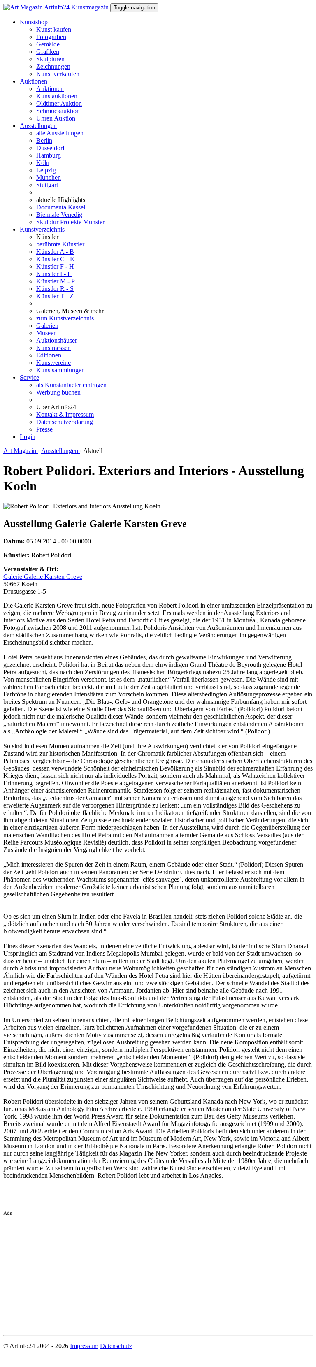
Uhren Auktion (55, 118)
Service (29, 377)
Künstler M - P (55, 281)
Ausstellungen (38, 125)
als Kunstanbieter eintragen (71, 384)
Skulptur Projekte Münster (70, 221)
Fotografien (51, 36)
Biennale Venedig (59, 214)
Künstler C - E (55, 258)
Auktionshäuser (56, 340)
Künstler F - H (55, 266)
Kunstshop (34, 22)
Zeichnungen (53, 66)
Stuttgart (47, 184)
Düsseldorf (50, 147)
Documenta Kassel (60, 207)
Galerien (47, 325)
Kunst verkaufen (57, 73)
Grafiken (47, 51)
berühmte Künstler (60, 244)
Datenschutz (116, 1345)
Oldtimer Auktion (59, 103)
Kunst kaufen (53, 29)
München (48, 177)
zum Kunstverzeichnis (65, 318)
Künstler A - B (55, 251)
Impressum (84, 1345)
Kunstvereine (53, 362)
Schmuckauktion (58, 110)
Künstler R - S (55, 288)
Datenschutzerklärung (64, 421)
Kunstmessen (53, 347)
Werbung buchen (58, 392)
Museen (46, 333)
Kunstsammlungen (60, 370)
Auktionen (33, 81)
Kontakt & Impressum (65, 414)
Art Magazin (20, 450)
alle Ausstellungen (60, 133)
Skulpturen (50, 59)
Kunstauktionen (56, 96)
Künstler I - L (54, 273)
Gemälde (48, 44)
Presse (44, 429)
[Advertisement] (158, 1274)
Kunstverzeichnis (42, 229)
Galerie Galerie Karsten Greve (42, 576)
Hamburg (48, 155)
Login (27, 436)
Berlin (44, 140)
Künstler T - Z (55, 295)
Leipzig (46, 170)
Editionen (48, 355)
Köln (42, 162)
